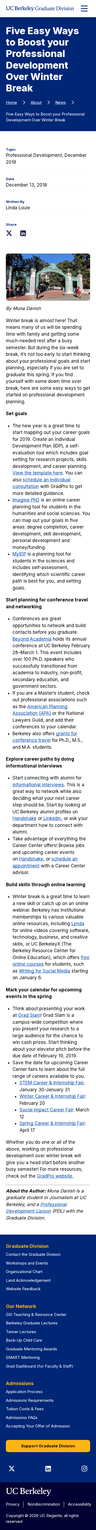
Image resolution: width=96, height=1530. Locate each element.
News (60, 102)
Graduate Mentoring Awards (31, 1348)
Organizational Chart (24, 1271)
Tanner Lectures (21, 1331)
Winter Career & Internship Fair (52, 1096)
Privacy (12, 1504)
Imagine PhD (26, 500)
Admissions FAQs (22, 1417)
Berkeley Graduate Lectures (32, 1322)
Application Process (24, 1391)
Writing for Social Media (44, 971)
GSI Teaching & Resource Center (36, 1314)
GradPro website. (55, 1176)
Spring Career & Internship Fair (52, 1123)
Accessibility (79, 1504)
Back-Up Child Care (24, 1340)
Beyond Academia (32, 639)
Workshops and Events (27, 1263)
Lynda (77, 923)
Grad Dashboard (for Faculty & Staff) (39, 1366)
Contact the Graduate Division (33, 1254)
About (36, 102)
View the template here (38, 473)
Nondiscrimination (43, 1504)
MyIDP (19, 554)
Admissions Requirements (30, 1400)
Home (11, 102)
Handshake (25, 818)
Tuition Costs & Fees (25, 1408)
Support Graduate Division (48, 1445)
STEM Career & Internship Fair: (52, 1082)
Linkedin (51, 818)
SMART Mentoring (23, 1357)
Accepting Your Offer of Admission (38, 1426)
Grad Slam (29, 1015)
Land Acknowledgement (28, 1280)
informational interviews (38, 784)
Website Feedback (23, 1288)
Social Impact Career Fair (46, 1109)
